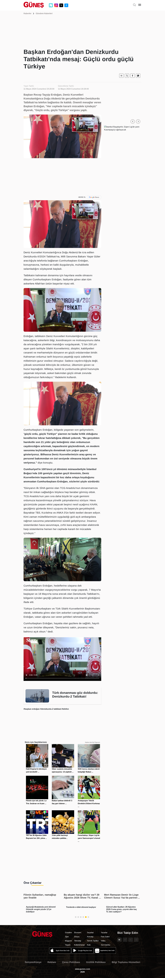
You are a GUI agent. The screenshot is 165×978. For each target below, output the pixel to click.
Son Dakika (105, 945)
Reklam (51, 962)
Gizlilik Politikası (96, 962)
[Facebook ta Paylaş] (132, 76)
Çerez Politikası (71, 962)
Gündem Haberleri (44, 13)
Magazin (68, 941)
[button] (133, 121)
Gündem (68, 932)
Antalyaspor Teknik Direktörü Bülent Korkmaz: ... (89, 803)
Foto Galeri (105, 937)
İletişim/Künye (33, 962)
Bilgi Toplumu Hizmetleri (126, 962)
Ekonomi (77, 932)
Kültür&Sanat (79, 945)
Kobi (88, 945)
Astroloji (90, 937)
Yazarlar (104, 932)
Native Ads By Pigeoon (92, 742)
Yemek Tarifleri (93, 941)
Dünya (76, 937)
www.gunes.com (82, 969)
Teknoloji (77, 941)
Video (103, 941)
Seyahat (90, 932)
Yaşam (68, 945)
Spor (67, 937)
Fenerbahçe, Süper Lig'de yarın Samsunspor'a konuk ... (89, 838)
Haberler (27, 13)
